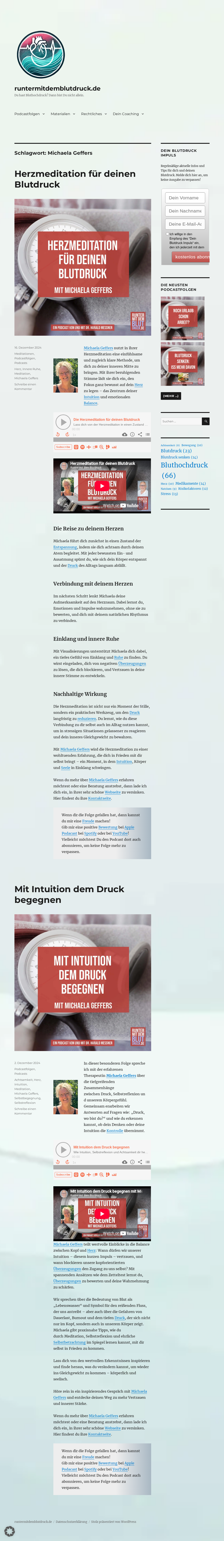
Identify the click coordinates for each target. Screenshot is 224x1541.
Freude (88, 821)
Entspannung (65, 547)
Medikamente (190, 483)
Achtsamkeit (23, 1079)
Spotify (90, 833)
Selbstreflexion (25, 1102)
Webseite (113, 792)
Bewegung (192, 445)
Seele (65, 767)
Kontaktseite (99, 798)
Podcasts (20, 363)
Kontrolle (115, 1131)
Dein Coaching (126, 114)
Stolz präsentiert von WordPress (113, 1522)
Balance (90, 403)
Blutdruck (176, 450)
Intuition (92, 397)
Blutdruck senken (179, 457)
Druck (73, 565)
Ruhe (118, 657)
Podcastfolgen (27, 114)
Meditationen (24, 353)
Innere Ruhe (31, 369)
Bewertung (107, 827)
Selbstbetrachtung (69, 1342)
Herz (139, 385)
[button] (9, 1531)
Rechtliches (91, 114)
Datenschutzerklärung (71, 1522)
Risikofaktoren (193, 489)
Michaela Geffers (98, 348)
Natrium (169, 488)
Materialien (60, 114)
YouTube (120, 833)
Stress (169, 494)
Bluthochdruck (184, 470)
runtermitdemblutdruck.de (57, 88)
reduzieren (86, 718)
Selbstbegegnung (27, 1098)
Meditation (22, 373)
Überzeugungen (132, 663)
